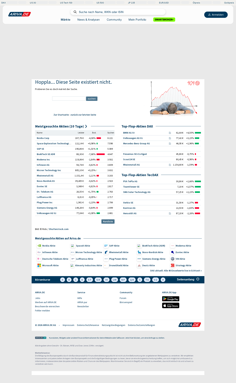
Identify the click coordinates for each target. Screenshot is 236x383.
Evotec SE (42, 186)
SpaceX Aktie (83, 245)
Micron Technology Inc (49, 170)
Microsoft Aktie (50, 265)
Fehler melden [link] (42, 310)
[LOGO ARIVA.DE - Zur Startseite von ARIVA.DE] (19, 14)
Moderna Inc (43, 159)
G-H (98, 279)
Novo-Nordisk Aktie (152, 252)
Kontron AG (129, 207)
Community (114, 19)
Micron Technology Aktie (88, 252)
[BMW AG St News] (169, 132)
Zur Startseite (61, 114)
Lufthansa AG (44, 197)
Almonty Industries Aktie (88, 265)
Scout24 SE (129, 159)
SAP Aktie (114, 245)
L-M (114, 279)
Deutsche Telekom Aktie (55, 258)
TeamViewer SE (131, 186)
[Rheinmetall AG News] (169, 164)
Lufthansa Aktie (84, 258)
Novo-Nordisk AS (46, 181)
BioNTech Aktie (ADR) (153, 245)
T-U (147, 279)
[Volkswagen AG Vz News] (169, 138)
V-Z (155, 279)
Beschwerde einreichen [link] (47, 306)
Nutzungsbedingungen (113, 325)
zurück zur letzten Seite (83, 114)
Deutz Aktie (148, 265)
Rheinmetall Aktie (118, 252)
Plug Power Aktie (118, 258)
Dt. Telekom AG (45, 191)
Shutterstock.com (59, 229)
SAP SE (40, 148)
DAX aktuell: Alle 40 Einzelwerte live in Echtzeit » (176, 270)
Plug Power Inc (45, 202)
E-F (89, 279)
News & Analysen (88, 19)
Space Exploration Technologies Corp (57, 143)
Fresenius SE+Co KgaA (135, 154)
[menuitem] (54, 298)
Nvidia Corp (43, 138)
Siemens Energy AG (47, 207)
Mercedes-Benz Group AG (136, 143)
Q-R (132, 279)
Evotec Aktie (182, 252)
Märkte (65, 19)
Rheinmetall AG (45, 175)
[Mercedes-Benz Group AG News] (169, 143)
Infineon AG (43, 164)
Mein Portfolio (137, 19)
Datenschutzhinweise (88, 325)
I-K (106, 279)
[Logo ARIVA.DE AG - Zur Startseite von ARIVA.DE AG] (40, 338)
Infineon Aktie (50, 252)
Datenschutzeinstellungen (141, 325)
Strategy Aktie (183, 265)
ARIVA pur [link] (82, 302)
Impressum (68, 325)
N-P (123, 279)
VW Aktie (180, 258)
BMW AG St (129, 132)
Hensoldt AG (129, 213)
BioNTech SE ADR (46, 154)
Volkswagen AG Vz (46, 213)
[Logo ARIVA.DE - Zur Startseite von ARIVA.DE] (189, 325)
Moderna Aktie (183, 245)
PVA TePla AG (130, 181)
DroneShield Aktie (118, 265)
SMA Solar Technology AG (136, 192)
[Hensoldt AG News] (169, 213)
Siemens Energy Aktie (153, 258)
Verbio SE (128, 202)
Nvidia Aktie (48, 245)
